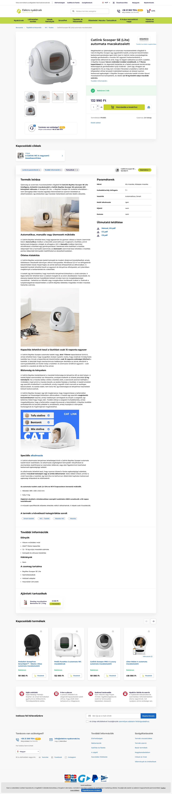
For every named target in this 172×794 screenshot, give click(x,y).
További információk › (99, 81)
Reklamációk (96, 743)
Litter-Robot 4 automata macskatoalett (136, 663)
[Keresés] (73, 11)
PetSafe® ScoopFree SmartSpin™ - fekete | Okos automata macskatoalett (30, 664)
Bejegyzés (135, 3)
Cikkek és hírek (141, 757)
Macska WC (59, 518)
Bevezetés (19, 27)
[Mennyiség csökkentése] (97, 108)
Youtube (45, 757)
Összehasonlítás (122, 3)
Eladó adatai (96, 123)
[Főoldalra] (29, 11)
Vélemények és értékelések (145, 762)
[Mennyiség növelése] (97, 106)
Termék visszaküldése (143, 738)
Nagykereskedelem (142, 752)
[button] (73, 62)
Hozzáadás (56, 604)
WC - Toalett (49, 27)
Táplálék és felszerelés (33, 27)
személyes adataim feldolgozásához (134, 721)
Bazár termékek (141, 748)
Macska (73, 518)
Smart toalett (29, 518)
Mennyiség (93, 107)
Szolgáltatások (87, 3)
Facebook (58, 757)
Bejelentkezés (149, 3)
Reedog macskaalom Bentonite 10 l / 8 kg (38, 602)
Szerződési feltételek (99, 757)
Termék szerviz (140, 743)
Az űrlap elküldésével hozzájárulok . (119, 721)
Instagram (72, 757)
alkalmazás (37, 455)
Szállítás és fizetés (73, 3)
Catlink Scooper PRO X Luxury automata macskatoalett (103, 663)
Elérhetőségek (60, 3)
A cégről (94, 752)
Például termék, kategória (86, 11)
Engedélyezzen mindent (91, 790)
